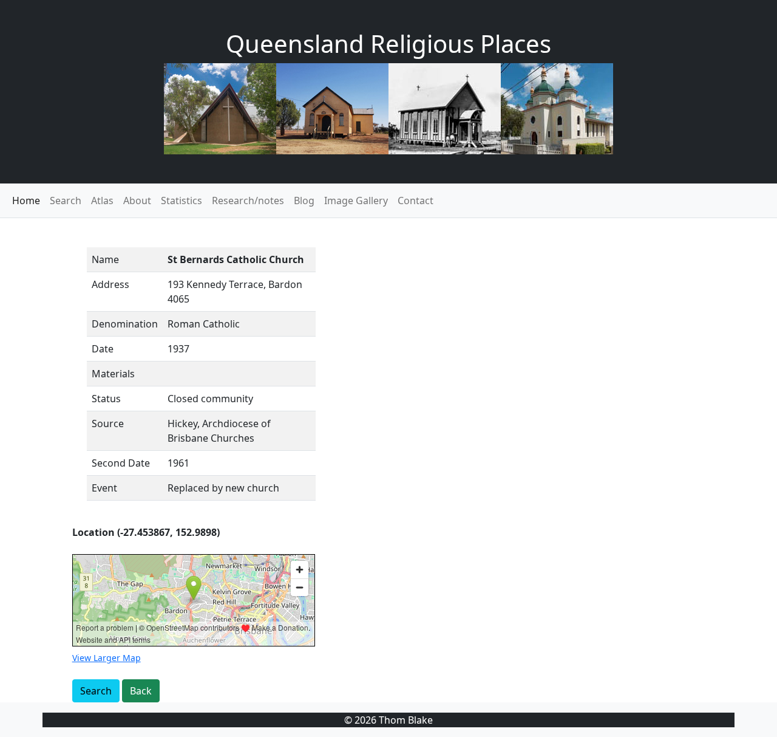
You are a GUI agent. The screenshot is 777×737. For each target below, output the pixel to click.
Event (104, 488)
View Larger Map (106, 657)
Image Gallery (356, 200)
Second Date (121, 463)
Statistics (181, 200)
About (137, 200)
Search (65, 200)
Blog (304, 200)
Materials (113, 373)
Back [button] (141, 691)
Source (108, 423)
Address (110, 284)
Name (105, 259)
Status (106, 398)
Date (103, 348)
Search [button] (96, 691)
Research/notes (248, 200)
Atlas (102, 200)
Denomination (125, 324)
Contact (415, 200)
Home (26, 200)
